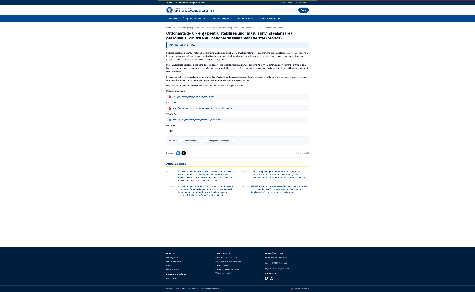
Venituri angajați (222, 265)
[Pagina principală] (169, 10)
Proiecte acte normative (226, 257)
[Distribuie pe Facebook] (178, 153)
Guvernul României (285, 3)
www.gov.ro (171, 278)
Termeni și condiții (223, 273)
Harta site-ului (172, 269)
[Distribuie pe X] (183, 153)
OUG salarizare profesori (191, 141)
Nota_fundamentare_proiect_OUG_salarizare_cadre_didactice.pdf (203, 108)
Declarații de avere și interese (228, 261)
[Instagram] (271, 278)
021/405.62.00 (270, 269)
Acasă (168, 28)
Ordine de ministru (174, 261)
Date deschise (300, 3)
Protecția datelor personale (227, 269)
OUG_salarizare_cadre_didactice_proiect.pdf (193, 96)
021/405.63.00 (283, 269)
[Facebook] (266, 278)
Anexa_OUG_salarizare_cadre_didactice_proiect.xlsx (197, 119)
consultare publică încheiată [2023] (218, 141)
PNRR (169, 265)
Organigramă (172, 257)
